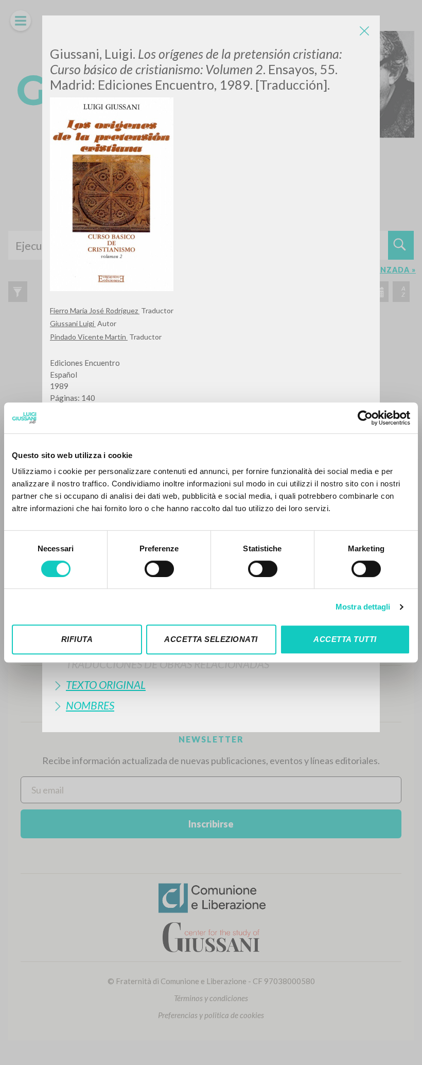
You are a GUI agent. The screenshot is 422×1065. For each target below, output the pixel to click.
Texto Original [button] (106, 684)
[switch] (159, 569)
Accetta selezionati (211, 639)
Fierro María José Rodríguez (94, 310)
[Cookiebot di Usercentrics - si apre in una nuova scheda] (365, 418)
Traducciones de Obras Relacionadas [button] (167, 664)
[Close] (364, 31)
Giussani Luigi (73, 323)
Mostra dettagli (363, 606)
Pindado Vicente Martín (89, 336)
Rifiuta (77, 639)
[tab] (211, 663)
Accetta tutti (345, 639)
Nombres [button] (90, 705)
